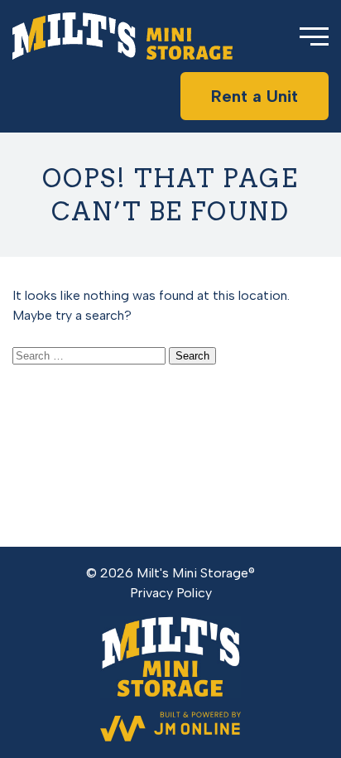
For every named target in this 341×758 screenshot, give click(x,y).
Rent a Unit (254, 96)
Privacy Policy (171, 593)
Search (192, 356)
